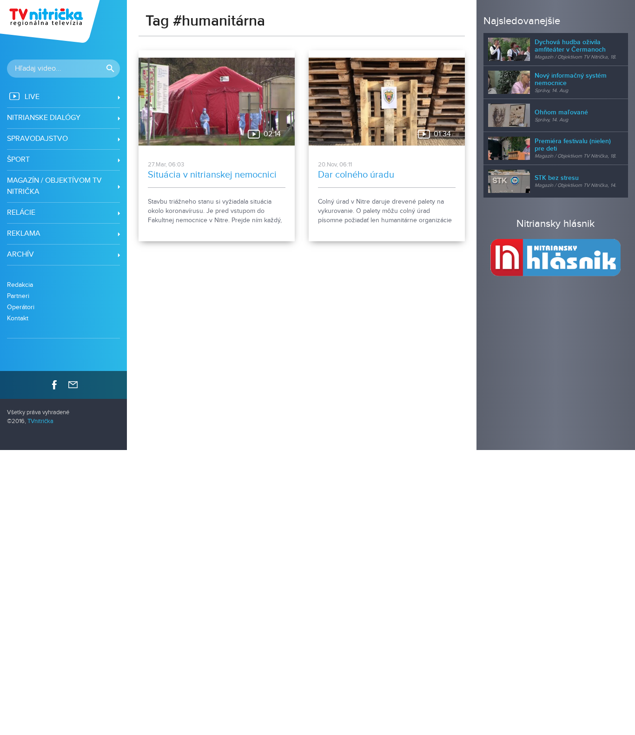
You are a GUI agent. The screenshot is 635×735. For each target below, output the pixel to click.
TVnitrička (40, 421)
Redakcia (20, 285)
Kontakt (17, 318)
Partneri (18, 296)
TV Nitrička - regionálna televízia (51, 21)
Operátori (20, 307)
